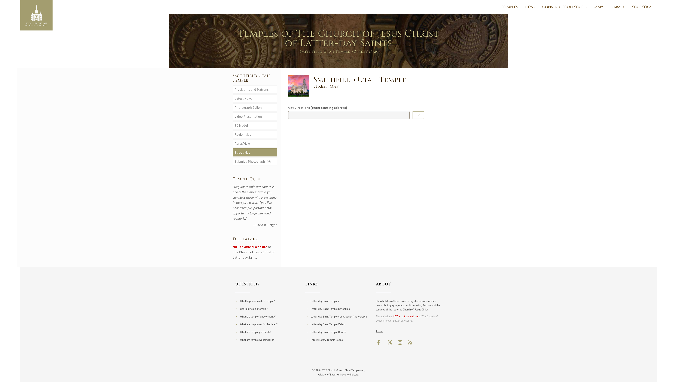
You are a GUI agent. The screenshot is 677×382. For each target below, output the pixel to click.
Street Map (242, 152)
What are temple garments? (255, 332)
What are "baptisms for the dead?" (259, 324)
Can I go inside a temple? (254, 308)
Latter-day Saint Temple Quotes (328, 332)
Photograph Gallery (249, 107)
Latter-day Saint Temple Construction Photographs (339, 316)
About (379, 331)
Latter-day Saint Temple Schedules (330, 308)
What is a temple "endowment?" (258, 316)
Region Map (243, 134)
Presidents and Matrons (252, 89)
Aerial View (242, 143)
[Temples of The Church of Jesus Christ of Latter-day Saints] (36, 15)
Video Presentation (248, 116)
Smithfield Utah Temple (325, 51)
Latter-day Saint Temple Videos (328, 324)
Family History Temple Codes (327, 339)
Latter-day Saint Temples (325, 301)
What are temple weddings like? (257, 339)
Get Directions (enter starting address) (317, 108)
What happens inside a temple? (257, 301)
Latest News (243, 98)
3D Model (241, 125)
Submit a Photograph (250, 161)
